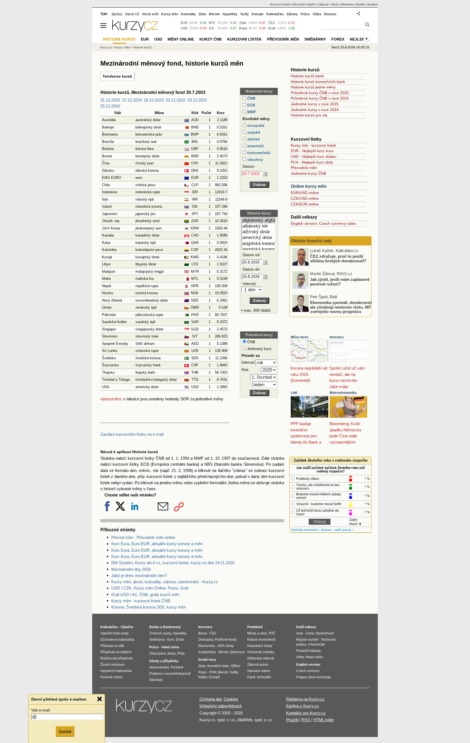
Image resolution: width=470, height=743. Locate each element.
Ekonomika (206, 646)
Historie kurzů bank (307, 76)
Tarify (244, 14)
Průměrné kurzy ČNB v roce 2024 (320, 98)
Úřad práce (157, 653)
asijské (253, 132)
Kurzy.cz (106, 47)
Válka (317, 14)
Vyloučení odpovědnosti (220, 706)
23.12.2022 (175, 100)
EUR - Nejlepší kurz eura (312, 151)
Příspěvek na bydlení (115, 652)
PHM (213, 672)
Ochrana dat (210, 699)
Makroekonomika (343, 393)
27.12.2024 (132, 100)
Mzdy (230, 646)
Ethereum (237, 652)
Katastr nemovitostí (261, 639)
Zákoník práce (257, 665)
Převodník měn (304, 167)
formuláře (264, 677)
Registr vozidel (307, 639)
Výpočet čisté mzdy (114, 633)
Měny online (181, 39)
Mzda (172, 653)
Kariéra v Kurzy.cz (302, 706)
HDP (221, 646)
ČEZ (271, 23)
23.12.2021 (197, 100)
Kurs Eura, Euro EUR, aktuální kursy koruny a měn (156, 550)
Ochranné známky (260, 652)
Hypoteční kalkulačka (116, 671)
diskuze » (327, 529)
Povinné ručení (111, 677)
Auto (299, 633)
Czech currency (307, 671)
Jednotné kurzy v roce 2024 (315, 110)
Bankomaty (172, 627)
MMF (251, 112)
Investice (337, 337)
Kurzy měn (169, 14)
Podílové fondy (226, 639)
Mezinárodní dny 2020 (131, 569)
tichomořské (258, 153)
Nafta (234, 672)
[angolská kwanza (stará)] (258, 249)
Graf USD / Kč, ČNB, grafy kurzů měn (145, 594)
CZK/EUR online (305, 204)
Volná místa (170, 647)
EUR (184, 23)
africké (253, 139)
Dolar (180, 639)
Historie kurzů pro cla (309, 115)
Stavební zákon (258, 671)
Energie (258, 14)
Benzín (223, 672)
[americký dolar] (258, 238)
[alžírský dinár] (258, 232)
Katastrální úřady (259, 646)
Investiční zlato (218, 666)
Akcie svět (150, 14)
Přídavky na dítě (112, 646)
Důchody (156, 680)
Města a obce (257, 633)
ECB (250, 105)
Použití (292, 719)
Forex (337, 39)
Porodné (177, 667)
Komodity (188, 14)
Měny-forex (299, 337)
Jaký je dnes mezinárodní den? (139, 575)
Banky (154, 627)
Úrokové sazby (160, 633)
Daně (251, 677)
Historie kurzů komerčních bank (318, 81)
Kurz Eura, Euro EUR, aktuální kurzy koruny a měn (156, 543)
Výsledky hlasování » (305, 529)
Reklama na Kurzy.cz (305, 699)
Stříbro (235, 666)
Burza (202, 633)
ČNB (250, 98)
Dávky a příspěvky (163, 661)
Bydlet (361, 4)
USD (184, 28)
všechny (254, 159)
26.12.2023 (153, 100)
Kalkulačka (275, 14)
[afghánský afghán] (258, 220)
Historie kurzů (142, 47)
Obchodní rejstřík (304, 4)
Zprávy (117, 14)
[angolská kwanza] (258, 244)
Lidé (294, 393)
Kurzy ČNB (210, 39)
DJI (211, 28)
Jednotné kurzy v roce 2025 (315, 104)
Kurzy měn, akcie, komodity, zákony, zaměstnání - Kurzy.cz (164, 581)
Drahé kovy (207, 660)
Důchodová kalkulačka (117, 639)
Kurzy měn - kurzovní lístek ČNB (140, 600)
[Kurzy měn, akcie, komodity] (144, 708)
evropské (255, 125)
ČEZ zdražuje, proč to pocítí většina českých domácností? (338, 258)
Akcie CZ (132, 14)
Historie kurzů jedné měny (313, 87)
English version (308, 665)
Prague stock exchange (313, 677)
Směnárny (315, 39)
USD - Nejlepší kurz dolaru (313, 156)
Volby (300, 657)
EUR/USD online (305, 193)
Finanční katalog (308, 651)
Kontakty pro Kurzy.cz (306, 713)
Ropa (243, 28)
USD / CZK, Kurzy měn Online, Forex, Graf (149, 588)
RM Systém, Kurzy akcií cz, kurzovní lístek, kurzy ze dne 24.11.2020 (172, 562)
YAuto (335, 4)
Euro (170, 639)
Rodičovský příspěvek (116, 658)
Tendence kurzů (117, 76)
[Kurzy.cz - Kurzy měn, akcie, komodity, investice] (135, 30)
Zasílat (65, 731)
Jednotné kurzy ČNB (308, 173)
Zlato (242, 23)
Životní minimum (112, 665)
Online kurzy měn (309, 186)
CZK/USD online (305, 198)
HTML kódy (323, 719)
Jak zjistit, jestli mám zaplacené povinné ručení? (340, 281)
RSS (306, 719)
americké (255, 146)
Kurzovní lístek (280, 4)
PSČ (272, 633)
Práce (305, 14)
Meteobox (347, 4)
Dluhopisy (205, 639)
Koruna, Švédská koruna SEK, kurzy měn (148, 607)
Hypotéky (229, 14)
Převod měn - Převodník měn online (143, 537)
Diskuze (330, 14)
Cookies (231, 699)
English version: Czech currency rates (323, 223)
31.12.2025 (110, 100)
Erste (272, 28)
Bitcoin (214, 14)
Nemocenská (159, 667)
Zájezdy (323, 4)
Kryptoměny (207, 652)
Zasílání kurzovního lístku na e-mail (131, 434)
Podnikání (254, 627)
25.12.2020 (110, 106)
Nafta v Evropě (209, 677)
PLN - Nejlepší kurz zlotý (312, 162)
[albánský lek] (258, 226)
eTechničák (316, 644)
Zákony (292, 14)
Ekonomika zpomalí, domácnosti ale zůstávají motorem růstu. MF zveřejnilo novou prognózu (341, 307)
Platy (181, 653)
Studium (372, 4)
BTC (212, 23)
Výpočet (126, 627)
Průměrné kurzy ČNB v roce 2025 (320, 93)
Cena (310, 633)
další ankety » (344, 529)
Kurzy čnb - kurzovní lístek (313, 145)
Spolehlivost (325, 633)
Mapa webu (314, 657)
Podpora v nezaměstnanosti (170, 674)
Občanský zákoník (260, 658)
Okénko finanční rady (311, 240)
